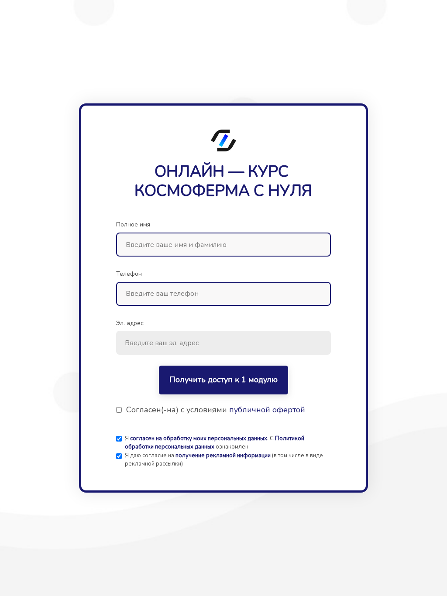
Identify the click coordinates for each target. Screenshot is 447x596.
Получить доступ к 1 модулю (223, 379)
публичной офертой (267, 409)
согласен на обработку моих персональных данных (198, 438)
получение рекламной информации (223, 455)
